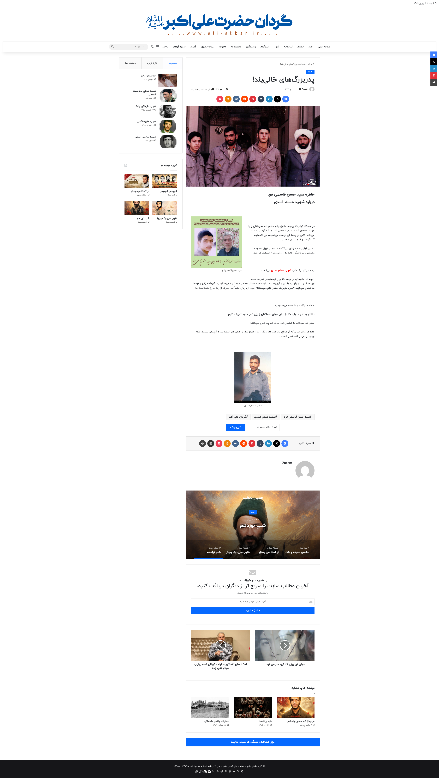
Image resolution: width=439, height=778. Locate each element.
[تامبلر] (261, 99)
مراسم (301, 46)
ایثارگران (264, 46)
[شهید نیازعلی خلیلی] (167, 141)
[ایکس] (277, 99)
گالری (193, 46)
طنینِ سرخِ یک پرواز (167, 218)
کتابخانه (288, 46)
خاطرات (223, 46)
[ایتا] (205, 772)
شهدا (276, 46)
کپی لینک (235, 427)
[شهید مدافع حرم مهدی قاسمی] (167, 95)
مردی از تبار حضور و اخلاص (301, 721)
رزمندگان (251, 46)
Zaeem (305, 89)
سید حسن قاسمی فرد (297, 417)
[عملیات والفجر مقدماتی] (210, 707)
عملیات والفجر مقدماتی (216, 721)
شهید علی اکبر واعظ (145, 106)
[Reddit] (244, 99)
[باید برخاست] (253, 707)
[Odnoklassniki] (228, 99)
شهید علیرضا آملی (146, 121)
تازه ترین (152, 63)
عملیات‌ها (236, 46)
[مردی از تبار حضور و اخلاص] (296, 707)
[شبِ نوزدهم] (136, 208)
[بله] (209, 772)
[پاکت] (219, 99)
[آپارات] (201, 772)
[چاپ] (202, 443)
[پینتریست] (252, 99)
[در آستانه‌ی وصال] (136, 181)
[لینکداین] (269, 99)
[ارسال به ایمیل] (300, 89)
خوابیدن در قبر (148, 75)
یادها (303, 64)
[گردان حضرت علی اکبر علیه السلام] (219, 24)
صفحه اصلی (324, 46)
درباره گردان (179, 46)
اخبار (311, 46)
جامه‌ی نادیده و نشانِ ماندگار (253, 525)
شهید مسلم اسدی (265, 417)
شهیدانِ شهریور (169, 191)
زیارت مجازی (207, 46)
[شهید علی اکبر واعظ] (167, 111)
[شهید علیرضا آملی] (167, 126)
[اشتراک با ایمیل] (210, 443)
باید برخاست (265, 721)
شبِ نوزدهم (143, 218)
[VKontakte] (236, 99)
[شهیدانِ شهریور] (164, 181)
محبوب (173, 63)
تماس (166, 46)
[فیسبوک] (285, 99)
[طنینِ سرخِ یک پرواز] (164, 208)
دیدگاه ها (130, 63)
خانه (310, 64)
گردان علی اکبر (237, 417)
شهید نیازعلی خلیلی (145, 137)
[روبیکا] (197, 772)
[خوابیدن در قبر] (167, 80)
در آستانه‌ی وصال (140, 191)
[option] (253, 525)
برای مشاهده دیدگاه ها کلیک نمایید (253, 742)
